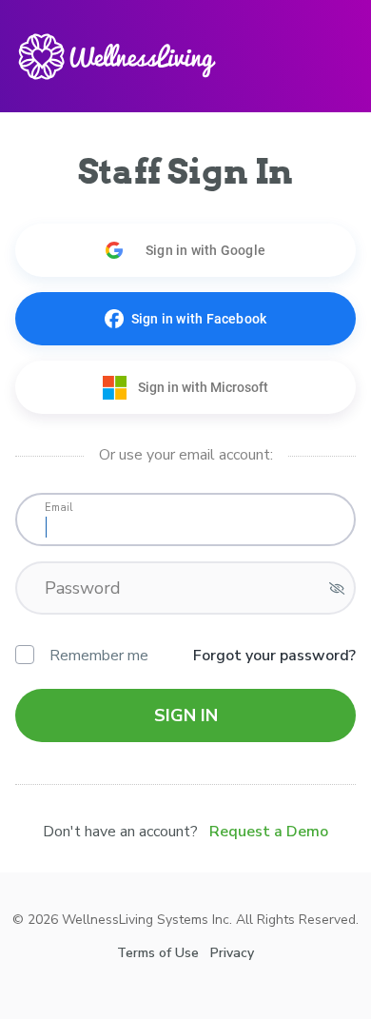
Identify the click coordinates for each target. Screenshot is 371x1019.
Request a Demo (268, 831)
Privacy (232, 953)
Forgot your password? (274, 655)
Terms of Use (158, 953)
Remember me (98, 655)
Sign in (186, 715)
